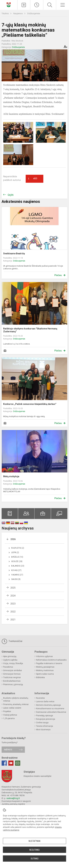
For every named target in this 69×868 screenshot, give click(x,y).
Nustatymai (34, 841)
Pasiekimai (8, 667)
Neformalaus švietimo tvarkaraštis (51, 660)
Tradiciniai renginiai (12, 677)
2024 (13, 595)
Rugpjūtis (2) (17, 548)
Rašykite (8, 749)
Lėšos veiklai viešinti (12, 708)
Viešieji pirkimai (10, 715)
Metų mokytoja (11, 476)
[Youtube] (10, 763)
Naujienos (18, 13)
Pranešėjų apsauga (44, 715)
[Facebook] (4, 763)
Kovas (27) (16, 570)
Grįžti (10, 194)
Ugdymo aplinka (10, 660)
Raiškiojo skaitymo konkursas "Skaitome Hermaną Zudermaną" (30, 330)
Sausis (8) (16, 579)
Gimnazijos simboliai (12, 670)
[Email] (17, 763)
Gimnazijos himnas (12, 674)
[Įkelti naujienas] (23, 5)
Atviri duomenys (43, 729)
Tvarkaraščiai (15, 641)
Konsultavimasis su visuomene (50, 708)
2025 (13, 587)
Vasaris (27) (17, 575)
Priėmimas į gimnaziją (13, 684)
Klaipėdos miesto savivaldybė (37, 776)
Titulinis (5, 13)
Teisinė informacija (44, 726)
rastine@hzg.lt (13, 798)
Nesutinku (34, 850)
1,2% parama (9, 718)
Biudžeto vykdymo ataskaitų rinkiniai (15, 699)
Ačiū (32, 178)
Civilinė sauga (42, 722)
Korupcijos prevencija (45, 719)
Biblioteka (40, 677)
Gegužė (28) (16, 561)
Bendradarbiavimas (12, 681)
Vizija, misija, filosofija (13, 663)
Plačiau (58, 275)
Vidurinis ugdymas (44, 656)
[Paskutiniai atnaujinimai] (36, 5)
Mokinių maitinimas (45, 670)
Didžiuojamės (33, 13)
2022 (13, 611)
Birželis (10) (17, 557)
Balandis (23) (17, 566)
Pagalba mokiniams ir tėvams (49, 663)
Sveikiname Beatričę (14, 253)
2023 (13, 603)
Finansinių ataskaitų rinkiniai (16, 704)
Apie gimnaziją (9, 656)
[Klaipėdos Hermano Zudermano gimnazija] (8, 4)
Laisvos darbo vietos (45, 701)
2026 (13, 539)
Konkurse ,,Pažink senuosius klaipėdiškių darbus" (29, 404)
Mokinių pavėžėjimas (45, 667)
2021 (13, 619)
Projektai (7, 711)
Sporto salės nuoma (45, 674)
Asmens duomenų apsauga (48, 705)
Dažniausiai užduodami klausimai (51, 712)
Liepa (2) (15, 552)
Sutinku (35, 858)
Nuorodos (40, 698)
